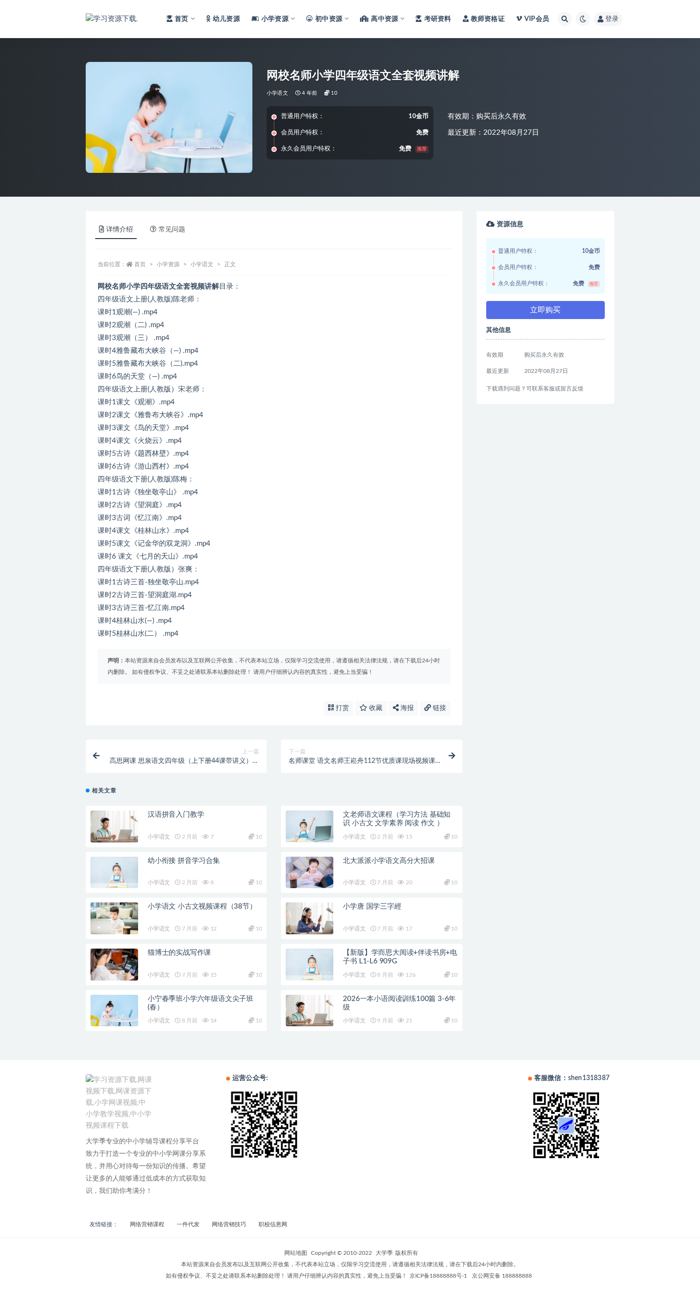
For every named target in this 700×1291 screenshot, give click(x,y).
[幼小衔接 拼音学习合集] (114, 873)
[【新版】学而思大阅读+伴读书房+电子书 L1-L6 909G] (309, 965)
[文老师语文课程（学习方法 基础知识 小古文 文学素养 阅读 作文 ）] (309, 826)
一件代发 (188, 1224)
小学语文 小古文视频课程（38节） (202, 906)
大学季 (384, 1253)
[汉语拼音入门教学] (114, 826)
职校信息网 (273, 1224)
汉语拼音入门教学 (176, 814)
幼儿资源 (226, 19)
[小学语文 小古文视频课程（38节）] (114, 918)
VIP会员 (536, 19)
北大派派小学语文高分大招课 (388, 860)
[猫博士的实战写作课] (114, 965)
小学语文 (277, 93)
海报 (406, 708)
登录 (612, 19)
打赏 (341, 708)
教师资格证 (488, 19)
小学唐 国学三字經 (372, 906)
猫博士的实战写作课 (179, 952)
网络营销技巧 (229, 1224)
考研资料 (437, 19)
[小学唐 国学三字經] (309, 918)
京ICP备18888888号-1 (438, 1276)
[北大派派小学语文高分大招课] (309, 873)
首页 (140, 264)
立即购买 (545, 310)
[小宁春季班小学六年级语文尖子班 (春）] (114, 1011)
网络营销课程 (147, 1224)
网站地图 (295, 1253)
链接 (438, 708)
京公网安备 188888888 (502, 1276)
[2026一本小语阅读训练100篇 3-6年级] (309, 1011)
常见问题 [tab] (172, 229)
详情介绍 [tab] (119, 229)
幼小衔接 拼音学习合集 (184, 860)
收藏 (374, 708)
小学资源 (168, 264)
